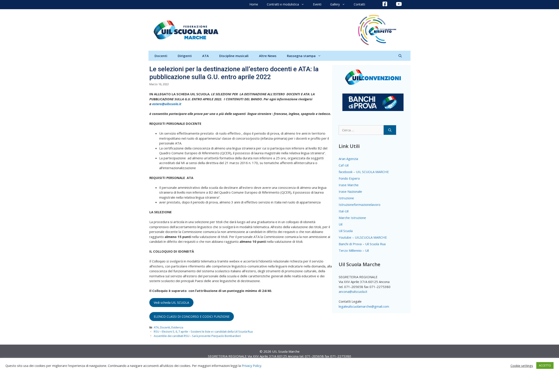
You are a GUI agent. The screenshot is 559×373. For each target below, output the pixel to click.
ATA (205, 56)
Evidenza (177, 327)
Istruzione (346, 198)
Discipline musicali (233, 56)
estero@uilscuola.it (166, 104)
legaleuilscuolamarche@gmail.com (364, 306)
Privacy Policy (251, 365)
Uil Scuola (346, 231)
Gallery (335, 4)
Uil (340, 224)
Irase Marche (349, 185)
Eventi (317, 4)
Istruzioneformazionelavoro (359, 204)
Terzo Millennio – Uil (354, 250)
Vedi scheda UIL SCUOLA (171, 302)
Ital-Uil (344, 211)
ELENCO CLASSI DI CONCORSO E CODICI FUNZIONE (191, 316)
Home (253, 4)
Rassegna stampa (301, 56)
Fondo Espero (349, 178)
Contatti (359, 4)
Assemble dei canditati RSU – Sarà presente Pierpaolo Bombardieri (197, 336)
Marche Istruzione (352, 217)
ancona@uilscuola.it (353, 291)
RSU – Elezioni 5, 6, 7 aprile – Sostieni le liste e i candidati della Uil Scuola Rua (203, 331)
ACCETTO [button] (545, 365)
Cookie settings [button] (522, 366)
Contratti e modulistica (283, 4)
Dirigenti (185, 56)
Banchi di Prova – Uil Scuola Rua (362, 244)
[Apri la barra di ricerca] (400, 56)
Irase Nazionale (350, 191)
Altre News (267, 56)
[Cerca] (390, 130)
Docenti (161, 56)
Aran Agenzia (348, 158)
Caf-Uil (344, 165)
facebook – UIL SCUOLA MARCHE (364, 172)
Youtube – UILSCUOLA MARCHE (363, 237)
